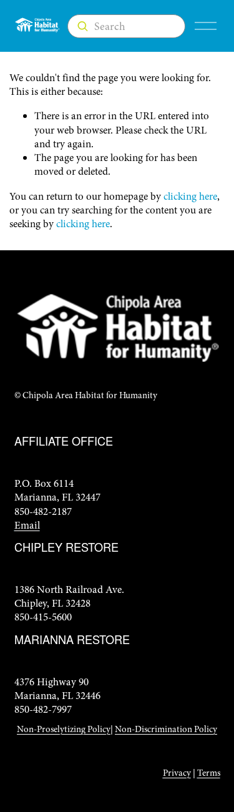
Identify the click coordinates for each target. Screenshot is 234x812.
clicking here (190, 196)
